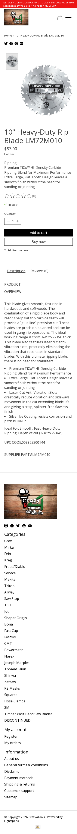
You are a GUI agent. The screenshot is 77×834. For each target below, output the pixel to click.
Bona (8, 624)
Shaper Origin (15, 617)
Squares (10, 694)
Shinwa (10, 675)
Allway (9, 592)
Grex (8, 541)
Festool (10, 637)
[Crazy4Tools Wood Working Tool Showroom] (16, 17)
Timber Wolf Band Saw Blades (28, 714)
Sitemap (10, 797)
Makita (9, 579)
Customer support (19, 790)
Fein (7, 553)
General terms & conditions (26, 765)
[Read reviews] (18, 195)
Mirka (9, 547)
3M (6, 707)
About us (11, 758)
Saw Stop (11, 598)
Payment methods (18, 777)
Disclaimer (12, 771)
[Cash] (37, 827)
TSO (7, 605)
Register (11, 736)
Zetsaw (10, 682)
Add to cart (38, 232)
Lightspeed (11, 821)
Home (8, 35)
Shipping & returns (19, 784)
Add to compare (17, 250)
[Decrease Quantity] (8, 221)
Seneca (10, 573)
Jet (6, 611)
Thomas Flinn (15, 669)
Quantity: (10, 214)
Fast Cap (11, 630)
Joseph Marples (17, 662)
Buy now (39, 241)
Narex (9, 656)
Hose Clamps (14, 701)
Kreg (8, 560)
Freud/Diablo (14, 566)
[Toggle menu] (68, 17)
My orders (12, 742)
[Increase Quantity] (17, 221)
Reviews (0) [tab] (39, 271)
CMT (8, 643)
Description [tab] (16, 271)
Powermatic (13, 650)
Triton (9, 585)
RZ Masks (12, 688)
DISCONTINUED (17, 720)
